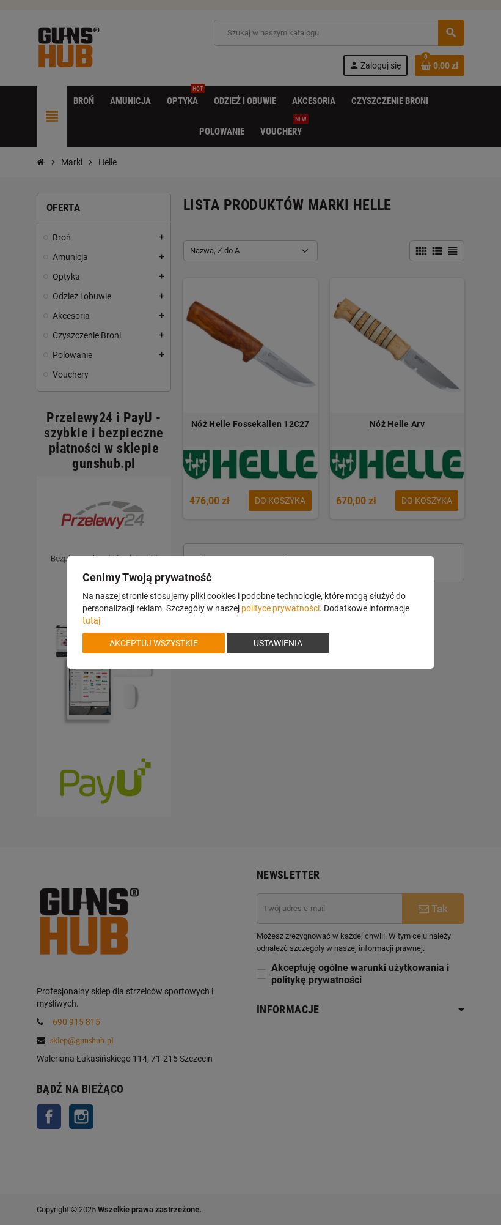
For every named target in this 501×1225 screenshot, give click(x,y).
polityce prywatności (280, 608)
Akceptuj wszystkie (153, 643)
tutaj (91, 620)
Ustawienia (278, 643)
